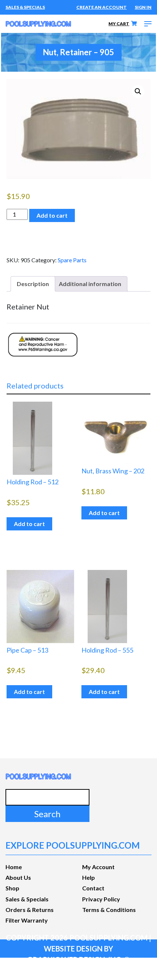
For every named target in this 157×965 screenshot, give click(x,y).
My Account (98, 866)
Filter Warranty (26, 920)
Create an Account (101, 7)
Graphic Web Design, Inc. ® (78, 959)
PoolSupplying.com (108, 937)
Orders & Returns (29, 909)
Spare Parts (72, 259)
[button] (138, 91)
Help (88, 877)
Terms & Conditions (109, 909)
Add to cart (52, 215)
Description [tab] (33, 283)
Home (13, 866)
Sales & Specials (25, 7)
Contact (93, 888)
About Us (18, 877)
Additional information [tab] (90, 283)
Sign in (143, 7)
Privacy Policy (101, 898)
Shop (12, 888)
